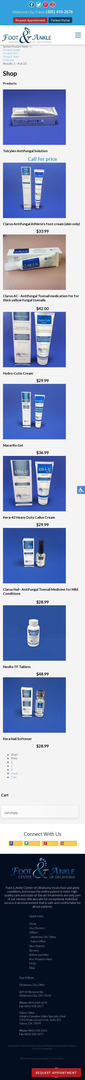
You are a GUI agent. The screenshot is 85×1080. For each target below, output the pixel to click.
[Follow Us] (32, 6)
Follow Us (34, 843)
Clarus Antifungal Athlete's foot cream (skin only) (41, 224)
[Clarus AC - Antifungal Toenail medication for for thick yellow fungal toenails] (34, 288)
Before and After (39, 954)
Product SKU (10, 53)
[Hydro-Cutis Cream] (34, 366)
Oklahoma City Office (43, 937)
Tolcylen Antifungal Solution (25, 151)
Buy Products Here (40, 959)
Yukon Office (38, 941)
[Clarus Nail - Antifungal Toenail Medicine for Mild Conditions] (34, 582)
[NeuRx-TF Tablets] (34, 659)
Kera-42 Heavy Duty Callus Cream (29, 517)
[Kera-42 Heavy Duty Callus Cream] (34, 510)
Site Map (24, 1058)
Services (34, 950)
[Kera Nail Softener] (34, 731)
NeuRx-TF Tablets (17, 667)
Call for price (42, 159)
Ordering (8, 60)
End (13, 777)
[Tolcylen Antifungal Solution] (34, 143)
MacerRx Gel (13, 445)
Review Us (70, 843)
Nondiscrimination (39, 1058)
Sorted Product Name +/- (18, 46)
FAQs (32, 963)
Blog (31, 967)
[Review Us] (52, 6)
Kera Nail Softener (17, 739)
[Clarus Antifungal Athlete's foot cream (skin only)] (34, 217)
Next (14, 773)
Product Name (11, 49)
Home (32, 923)
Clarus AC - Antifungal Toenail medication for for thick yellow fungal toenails (41, 298)
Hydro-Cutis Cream (18, 373)
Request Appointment (30, 20)
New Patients (37, 946)
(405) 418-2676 (59, 11)
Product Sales (11, 56)
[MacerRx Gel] (34, 438)
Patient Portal (60, 20)
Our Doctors (37, 928)
